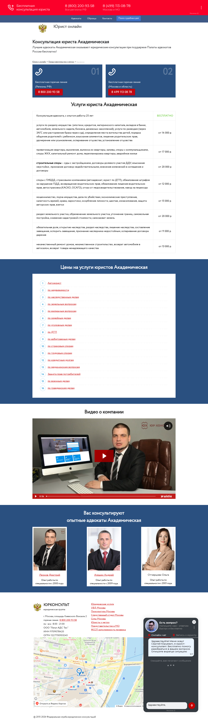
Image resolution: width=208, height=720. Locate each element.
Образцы (91, 18)
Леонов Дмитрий (49, 575)
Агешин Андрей (104, 575)
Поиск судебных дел (128, 18)
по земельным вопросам (62, 304)
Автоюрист (54, 283)
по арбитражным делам (61, 339)
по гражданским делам (61, 388)
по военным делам (59, 381)
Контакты (107, 18)
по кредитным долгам (61, 360)
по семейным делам (59, 318)
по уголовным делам (60, 325)
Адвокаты (76, 18)
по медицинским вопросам (64, 367)
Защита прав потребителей (64, 374)
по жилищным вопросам (62, 311)
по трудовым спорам (60, 353)
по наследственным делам (63, 297)
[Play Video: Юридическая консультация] (104, 456)
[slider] (101, 496)
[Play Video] (35, 496)
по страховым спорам (60, 346)
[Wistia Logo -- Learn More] (166, 496)
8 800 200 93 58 (68, 620)
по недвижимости (58, 290)
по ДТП (52, 332)
